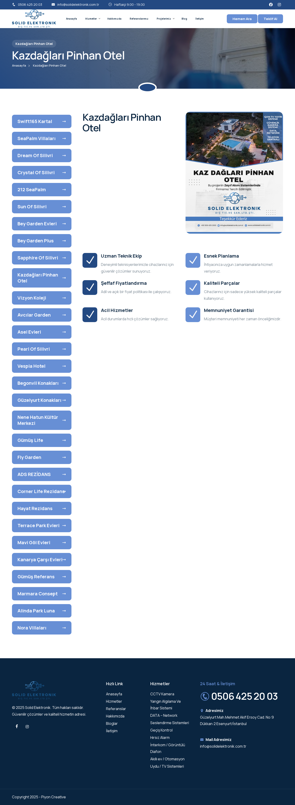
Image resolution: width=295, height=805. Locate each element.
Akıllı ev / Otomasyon (167, 758)
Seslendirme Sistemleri (169, 722)
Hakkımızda (114, 18)
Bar (10, 403)
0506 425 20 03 (30, 4)
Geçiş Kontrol (161, 730)
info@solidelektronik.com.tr (78, 4)
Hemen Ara (242, 18)
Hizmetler (91, 18)
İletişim (199, 18)
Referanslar (116, 708)
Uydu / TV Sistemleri (167, 766)
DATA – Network (163, 715)
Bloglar (112, 723)
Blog (184, 18)
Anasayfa (71, 18)
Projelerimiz (164, 18)
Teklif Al (270, 18)
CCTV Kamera (162, 693)
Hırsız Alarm (160, 737)
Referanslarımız (139, 18)
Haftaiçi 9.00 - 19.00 (129, 4)
